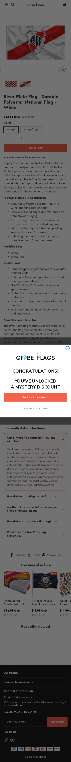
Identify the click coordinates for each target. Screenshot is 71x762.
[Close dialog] (68, 348)
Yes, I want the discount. (35, 397)
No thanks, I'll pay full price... (35, 409)
